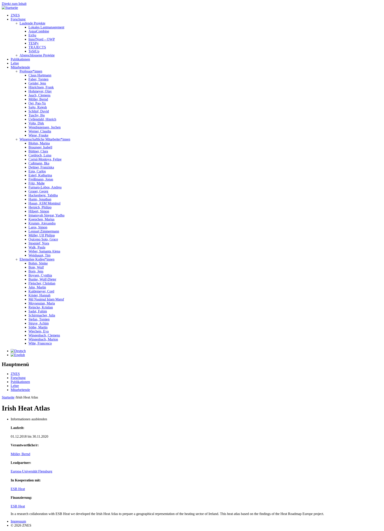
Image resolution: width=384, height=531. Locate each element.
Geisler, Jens (37, 83)
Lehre (15, 63)
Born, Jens (35, 271)
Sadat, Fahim (37, 311)
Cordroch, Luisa (39, 155)
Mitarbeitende (20, 67)
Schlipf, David (38, 111)
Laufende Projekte (32, 23)
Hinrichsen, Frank (41, 87)
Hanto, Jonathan (39, 199)
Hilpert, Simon (38, 211)
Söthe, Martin (38, 327)
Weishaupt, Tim (39, 255)
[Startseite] (10, 8)
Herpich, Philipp (40, 207)
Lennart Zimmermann (43, 231)
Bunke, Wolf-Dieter (42, 279)
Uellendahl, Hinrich (42, 119)
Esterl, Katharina (40, 175)
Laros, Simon (37, 227)
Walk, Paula (36, 247)
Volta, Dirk (36, 123)
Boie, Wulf (36, 267)
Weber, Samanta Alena (44, 251)
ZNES (15, 15)
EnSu (32, 35)
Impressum (18, 521)
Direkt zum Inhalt (14, 4)
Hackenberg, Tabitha (43, 195)
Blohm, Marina (39, 143)
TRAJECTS (37, 47)
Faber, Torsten (38, 79)
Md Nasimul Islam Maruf (46, 299)
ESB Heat (18, 489)
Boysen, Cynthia (40, 275)
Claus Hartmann (39, 75)
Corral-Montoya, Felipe (45, 159)
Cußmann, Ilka (38, 163)
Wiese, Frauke (38, 135)
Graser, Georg (38, 191)
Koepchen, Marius (41, 219)
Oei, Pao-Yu (37, 103)
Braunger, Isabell (40, 147)
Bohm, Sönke (38, 263)
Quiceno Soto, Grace (43, 239)
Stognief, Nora (38, 243)
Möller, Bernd (38, 99)
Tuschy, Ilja (36, 115)
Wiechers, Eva (38, 331)
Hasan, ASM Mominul (44, 203)
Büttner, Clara (38, 151)
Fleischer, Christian (41, 283)
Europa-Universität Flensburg (31, 471)
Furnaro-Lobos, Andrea (45, 187)
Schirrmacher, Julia (41, 315)
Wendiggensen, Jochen (44, 127)
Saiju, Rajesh (37, 107)
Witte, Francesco (40, 343)
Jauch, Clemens (39, 95)
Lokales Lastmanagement (46, 27)
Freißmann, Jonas (40, 179)
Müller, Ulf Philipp (41, 235)
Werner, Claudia (39, 131)
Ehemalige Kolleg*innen (37, 259)
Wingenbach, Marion (43, 339)
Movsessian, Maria (41, 303)
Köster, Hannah (39, 295)
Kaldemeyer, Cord (41, 291)
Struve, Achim (38, 323)
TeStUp (33, 51)
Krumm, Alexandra (42, 223)
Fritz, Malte (36, 183)
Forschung (18, 19)
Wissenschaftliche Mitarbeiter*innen (45, 139)
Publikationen (20, 59)
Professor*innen (31, 71)
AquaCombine (38, 31)
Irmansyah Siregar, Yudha (46, 215)
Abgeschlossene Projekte (37, 55)
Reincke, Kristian (40, 307)
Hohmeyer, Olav (40, 91)
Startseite (8, 397)
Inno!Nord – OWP (41, 39)
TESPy (33, 43)
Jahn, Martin (37, 287)
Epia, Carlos (37, 171)
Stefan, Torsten (39, 319)
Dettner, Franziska (41, 167)
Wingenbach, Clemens (44, 335)
